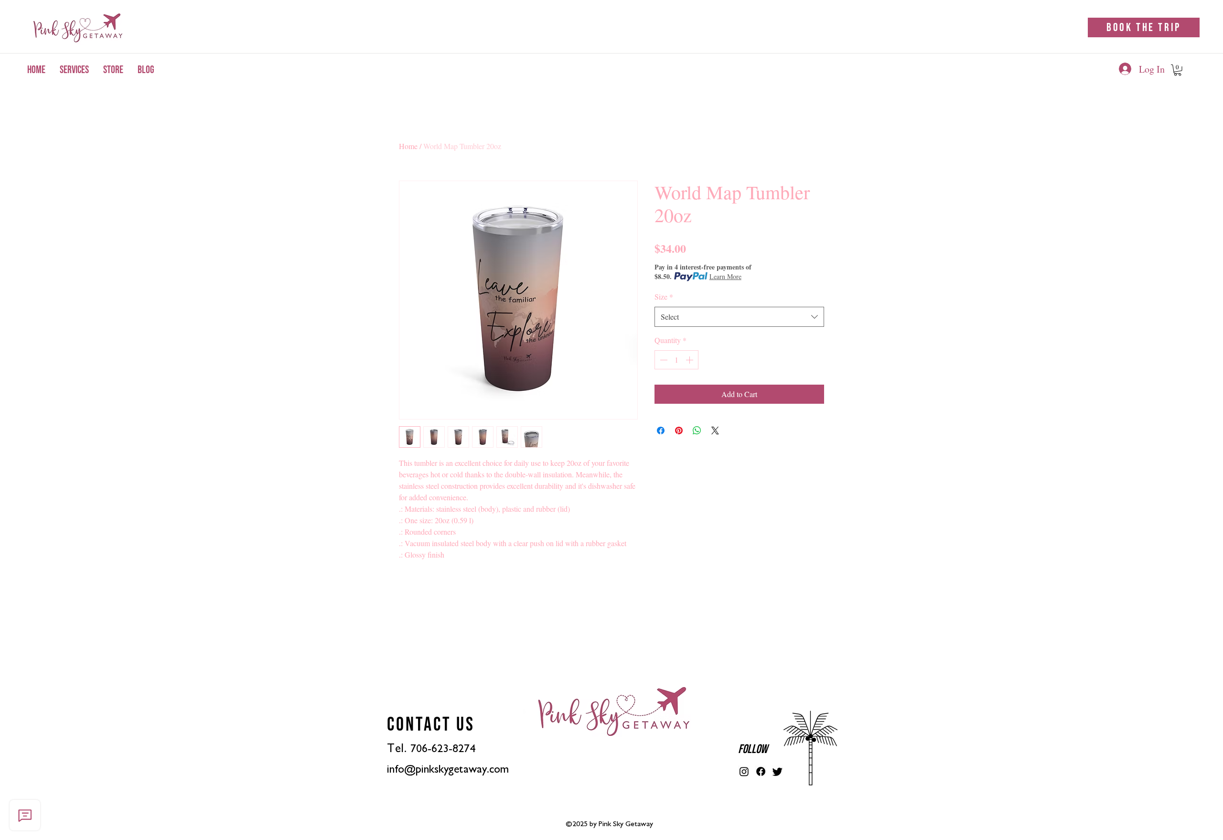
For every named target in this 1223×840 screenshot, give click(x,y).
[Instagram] (744, 771)
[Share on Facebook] (660, 430)
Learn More (725, 276)
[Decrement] (662, 360)
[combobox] (739, 317)
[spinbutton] (676, 360)
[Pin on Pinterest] (679, 430)
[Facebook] (761, 771)
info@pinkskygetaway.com (448, 769)
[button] (1177, 70)
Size (663, 296)
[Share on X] (715, 430)
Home (408, 146)
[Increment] (690, 360)
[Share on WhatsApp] (697, 430)
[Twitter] (777, 771)
